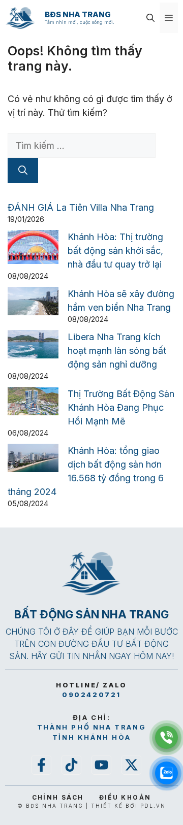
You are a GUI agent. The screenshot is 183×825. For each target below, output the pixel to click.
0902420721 (91, 694)
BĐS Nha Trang (78, 14)
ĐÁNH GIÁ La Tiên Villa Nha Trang (81, 207)
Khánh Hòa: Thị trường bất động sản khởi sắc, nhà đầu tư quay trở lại (115, 251)
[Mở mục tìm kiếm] (150, 18)
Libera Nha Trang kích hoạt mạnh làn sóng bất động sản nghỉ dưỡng (117, 351)
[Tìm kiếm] (23, 170)
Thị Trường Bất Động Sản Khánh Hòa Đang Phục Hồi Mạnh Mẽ (121, 407)
